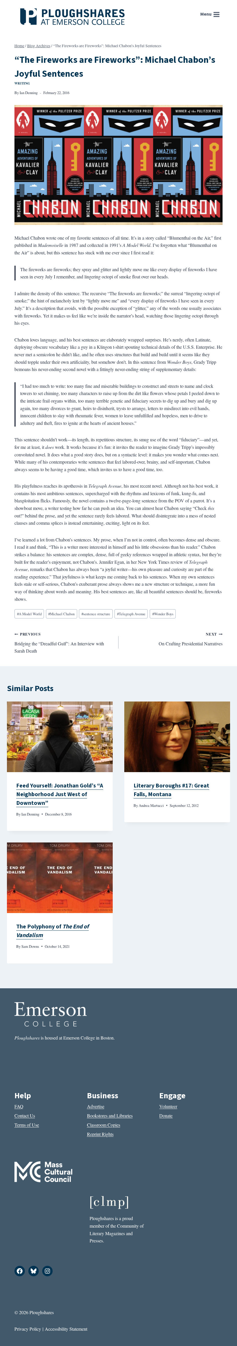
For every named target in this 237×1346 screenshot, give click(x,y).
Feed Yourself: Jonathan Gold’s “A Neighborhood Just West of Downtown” (59, 794)
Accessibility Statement (66, 1329)
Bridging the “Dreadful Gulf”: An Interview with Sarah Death (59, 642)
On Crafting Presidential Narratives (191, 639)
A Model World (29, 613)
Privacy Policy (27, 1329)
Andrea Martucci (151, 805)
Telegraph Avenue (131, 613)
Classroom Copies (103, 1125)
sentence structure (96, 613)
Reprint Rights (100, 1134)
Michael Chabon (61, 613)
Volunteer (168, 1106)
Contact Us (24, 1115)
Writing (22, 83)
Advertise (95, 1106)
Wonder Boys (162, 613)
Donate (166, 1115)
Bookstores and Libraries (110, 1115)
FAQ (18, 1106)
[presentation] (60, 737)
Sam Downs (30, 946)
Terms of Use (26, 1125)
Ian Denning (29, 92)
